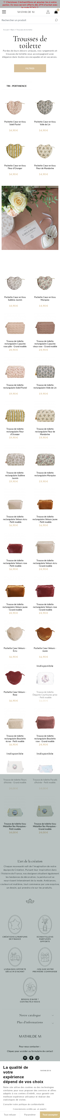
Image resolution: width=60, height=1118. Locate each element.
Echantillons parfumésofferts (45, 939)
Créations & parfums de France (15, 938)
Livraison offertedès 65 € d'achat (15, 970)
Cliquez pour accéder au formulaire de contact (30, 1051)
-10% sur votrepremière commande (45, 970)
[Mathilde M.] (25, 12)
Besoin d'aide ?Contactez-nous (30, 1000)
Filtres (30, 68)
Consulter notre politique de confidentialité (23, 1104)
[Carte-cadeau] (30, 217)
